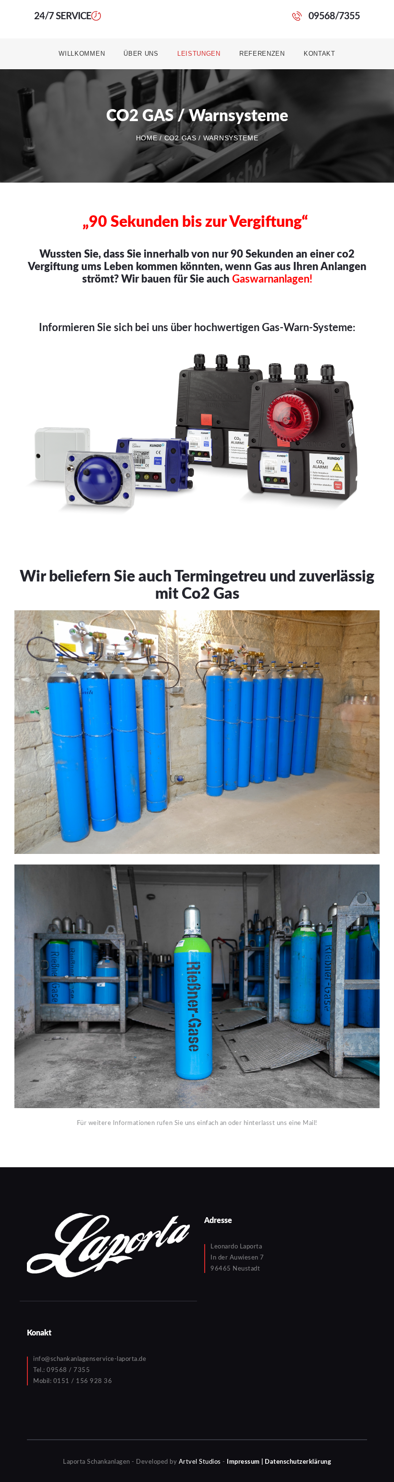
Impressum (243, 1462)
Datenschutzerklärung (298, 1462)
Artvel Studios (200, 1462)
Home (147, 138)
